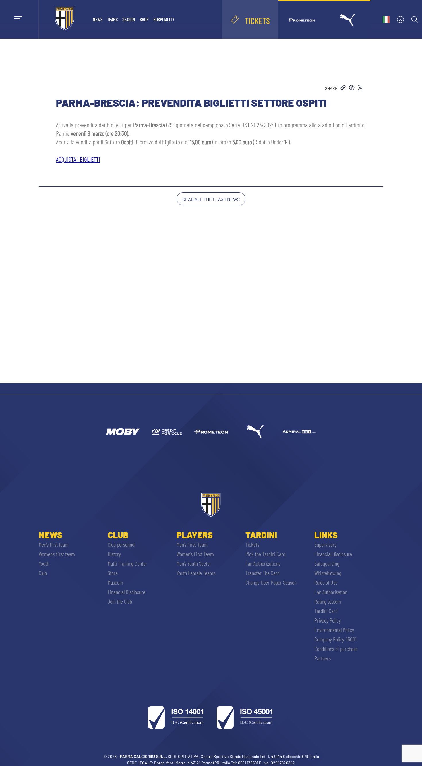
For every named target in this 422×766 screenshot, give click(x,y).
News (97, 19)
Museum (115, 582)
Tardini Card (326, 610)
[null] (122, 431)
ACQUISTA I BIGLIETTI (78, 159)
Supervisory (325, 544)
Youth (44, 563)
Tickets (252, 544)
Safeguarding (326, 563)
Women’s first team (57, 553)
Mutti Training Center (127, 563)
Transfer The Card (262, 572)
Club (43, 572)
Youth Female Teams (196, 572)
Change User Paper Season (271, 582)
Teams (112, 19)
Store (113, 572)
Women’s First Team (195, 553)
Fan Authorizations (262, 563)
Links (326, 535)
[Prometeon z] (211, 431)
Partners (322, 658)
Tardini (261, 535)
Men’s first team (54, 544)
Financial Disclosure (126, 591)
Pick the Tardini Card (265, 553)
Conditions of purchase (336, 648)
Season (128, 19)
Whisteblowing (327, 572)
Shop (144, 19)
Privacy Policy (327, 620)
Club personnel (121, 544)
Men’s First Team (192, 544)
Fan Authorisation (330, 591)
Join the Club (120, 601)
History (114, 553)
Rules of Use (326, 582)
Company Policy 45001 (335, 639)
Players (195, 535)
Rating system (327, 601)
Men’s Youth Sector (194, 563)
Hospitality (164, 19)
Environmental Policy (334, 629)
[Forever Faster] (255, 431)
